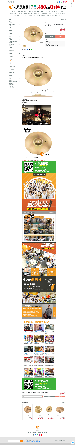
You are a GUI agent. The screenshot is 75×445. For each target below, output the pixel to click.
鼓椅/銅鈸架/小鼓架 (12, 69)
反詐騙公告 (39, 432)
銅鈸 (10, 60)
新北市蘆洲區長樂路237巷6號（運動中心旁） (33, 441)
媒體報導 (34, 432)
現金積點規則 (44, 432)
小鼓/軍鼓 (11, 56)
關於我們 (29, 432)
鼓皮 (10, 63)
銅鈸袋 (11, 62)
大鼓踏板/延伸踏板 (12, 66)
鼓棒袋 (11, 59)
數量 (46, 33)
